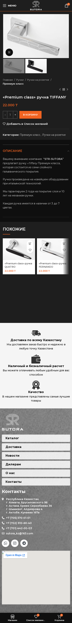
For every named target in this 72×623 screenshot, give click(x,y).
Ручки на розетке (38, 79)
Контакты (14, 482)
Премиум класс (13, 83)
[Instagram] (14, 543)
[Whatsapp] (5, 543)
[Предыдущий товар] (60, 89)
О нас (10, 473)
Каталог (12, 438)
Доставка (13, 447)
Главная (8, 79)
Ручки (20, 79)
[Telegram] (24, 543)
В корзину (30, 114)
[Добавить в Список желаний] (30, 250)
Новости (12, 455)
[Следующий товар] (67, 89)
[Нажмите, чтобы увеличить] (9, 52)
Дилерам (13, 464)
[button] (30, 243)
